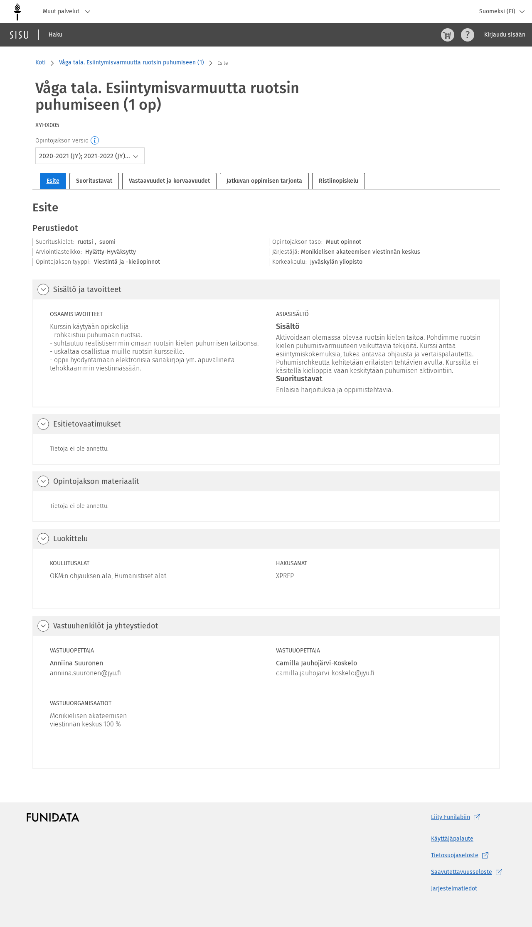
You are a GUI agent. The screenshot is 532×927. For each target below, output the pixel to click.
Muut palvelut (62, 11)
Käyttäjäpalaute (452, 838)
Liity (450, 817)
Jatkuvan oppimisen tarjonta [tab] (264, 180)
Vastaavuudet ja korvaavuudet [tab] (169, 180)
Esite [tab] (53, 180)
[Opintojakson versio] (95, 140)
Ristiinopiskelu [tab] (338, 180)
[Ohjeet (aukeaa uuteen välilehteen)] (468, 35)
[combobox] (90, 155)
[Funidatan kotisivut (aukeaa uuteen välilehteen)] (53, 817)
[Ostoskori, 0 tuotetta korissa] (448, 35)
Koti (40, 62)
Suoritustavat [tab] (94, 180)
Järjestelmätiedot (454, 888)
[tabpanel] (266, 484)
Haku (55, 34)
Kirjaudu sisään (504, 34)
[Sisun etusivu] (19, 35)
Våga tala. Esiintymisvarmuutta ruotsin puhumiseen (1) (131, 62)
